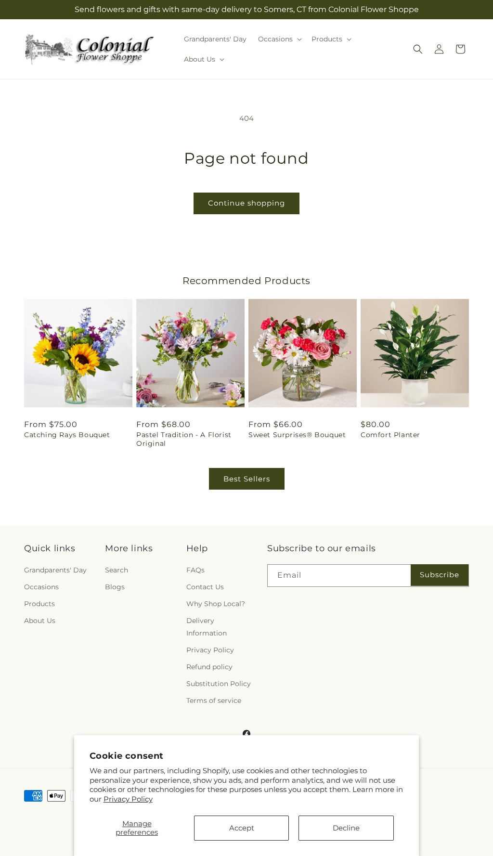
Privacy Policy (128, 799)
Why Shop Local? (215, 603)
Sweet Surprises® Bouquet (297, 434)
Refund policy (209, 666)
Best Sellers (246, 478)
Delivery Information (206, 626)
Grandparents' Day (55, 570)
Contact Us (205, 587)
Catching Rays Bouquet (67, 434)
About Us (39, 620)
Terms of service (213, 700)
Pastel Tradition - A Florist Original (184, 439)
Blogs (115, 587)
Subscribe (439, 574)
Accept (241, 827)
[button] (279, 39)
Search (116, 570)
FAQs (195, 570)
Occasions (41, 587)
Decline (346, 827)
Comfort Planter (390, 434)
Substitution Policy (218, 683)
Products (39, 603)
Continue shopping (246, 203)
